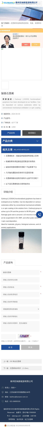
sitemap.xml (16, 416)
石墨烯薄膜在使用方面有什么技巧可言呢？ (22, 178)
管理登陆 (11, 419)
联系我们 (32, 133)
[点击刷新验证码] (24, 336)
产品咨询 (11, 133)
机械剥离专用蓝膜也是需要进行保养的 (20, 161)
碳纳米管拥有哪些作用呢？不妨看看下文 (21, 167)
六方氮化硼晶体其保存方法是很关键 (19, 173)
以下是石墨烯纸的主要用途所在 (18, 184)
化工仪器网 (29, 419)
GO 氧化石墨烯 (15, 361)
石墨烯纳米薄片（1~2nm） (19, 368)
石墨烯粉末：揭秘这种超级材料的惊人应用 (22, 156)
